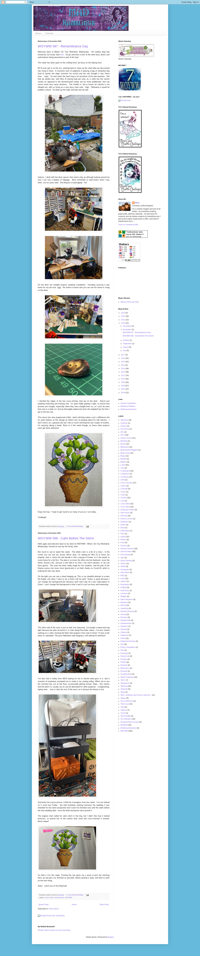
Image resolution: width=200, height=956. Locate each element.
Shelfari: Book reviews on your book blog (54, 930)
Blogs (122, 456)
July (125, 351)
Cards (122, 465)
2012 (123, 372)
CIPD (122, 480)
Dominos (124, 516)
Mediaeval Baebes (127, 406)
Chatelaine (124, 474)
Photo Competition (127, 647)
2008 (123, 386)
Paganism (124, 635)
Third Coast (125, 704)
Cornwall (124, 489)
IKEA (122, 576)
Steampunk (125, 683)
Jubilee (123, 581)
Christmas (124, 477)
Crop (122, 501)
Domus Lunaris (126, 519)
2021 (123, 320)
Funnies (123, 546)
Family (123, 537)
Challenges (125, 471)
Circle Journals (126, 483)
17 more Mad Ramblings (74, 526)
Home (38, 33)
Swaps (123, 698)
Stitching (123, 686)
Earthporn (124, 522)
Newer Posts (44, 905)
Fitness (123, 540)
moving (123, 614)
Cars (122, 468)
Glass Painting (126, 561)
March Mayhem (126, 599)
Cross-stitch (49, 897)
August (126, 347)
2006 (123, 393)
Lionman (124, 593)
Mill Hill (123, 605)
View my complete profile (128, 225)
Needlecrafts (125, 620)
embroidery (125, 531)
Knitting (123, 587)
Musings (123, 617)
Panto (122, 638)
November (127, 330)
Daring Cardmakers (128, 403)
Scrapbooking (126, 674)
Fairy (122, 534)
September (127, 344)
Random (123, 665)
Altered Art (124, 420)
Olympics (124, 626)
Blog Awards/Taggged (129, 450)
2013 (123, 369)
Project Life (124, 656)
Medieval (124, 602)
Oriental (123, 629)
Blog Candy (125, 453)
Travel (122, 713)
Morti (137, 203)
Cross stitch (125, 504)
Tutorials (49, 33)
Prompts (123, 659)
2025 (123, 313)
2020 (123, 323)
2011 (123, 375)
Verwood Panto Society (129, 722)
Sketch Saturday (127, 677)
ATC (122, 432)
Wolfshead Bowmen (128, 409)
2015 (123, 362)
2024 (123, 316)
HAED (122, 566)
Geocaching (125, 555)
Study (122, 692)
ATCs (122, 435)
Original (123, 632)
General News (59, 897)
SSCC (122, 680)
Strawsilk (124, 689)
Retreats (123, 671)
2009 (123, 382)
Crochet (123, 498)
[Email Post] (87, 526)
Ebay (122, 528)
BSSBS (123, 459)
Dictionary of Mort (127, 510)
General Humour (127, 549)
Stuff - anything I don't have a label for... (135, 695)
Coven (123, 492)
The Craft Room (126, 701)
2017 (123, 355)
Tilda (122, 707)
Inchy (122, 578)
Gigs (122, 558)
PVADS (123, 662)
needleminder (126, 623)
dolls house (125, 513)
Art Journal (124, 429)
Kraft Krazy (124, 590)
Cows (122, 495)
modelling (124, 608)
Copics (123, 486)
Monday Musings (127, 611)
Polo (122, 650)
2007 (123, 389)
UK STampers (125, 719)
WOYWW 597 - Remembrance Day (63, 46)
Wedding (124, 725)
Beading (123, 441)
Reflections (124, 668)
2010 (123, 379)
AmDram (124, 423)
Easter (123, 525)
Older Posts (104, 905)
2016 (123, 358)
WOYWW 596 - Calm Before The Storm (66, 538)
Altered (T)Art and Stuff (129, 302)
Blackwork (124, 447)
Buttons (123, 462)
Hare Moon (124, 572)
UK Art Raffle (125, 716)
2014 (123, 365)
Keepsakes (124, 584)
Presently (124, 653)
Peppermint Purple (127, 641)
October (126, 340)
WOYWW (68, 897)
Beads (123, 444)
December (127, 326)
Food (122, 543)
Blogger (111, 937)
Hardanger (124, 570)
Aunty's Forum (126, 438)
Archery (123, 426)
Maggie (123, 596)
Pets (122, 644)
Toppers (123, 710)
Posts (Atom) (54, 909)
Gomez (123, 564)
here (62, 55)
